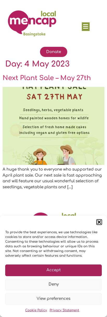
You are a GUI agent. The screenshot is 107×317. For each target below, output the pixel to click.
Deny (54, 284)
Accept (53, 270)
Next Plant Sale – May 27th (47, 78)
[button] (99, 222)
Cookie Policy (36, 310)
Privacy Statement (64, 310)
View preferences (53, 298)
